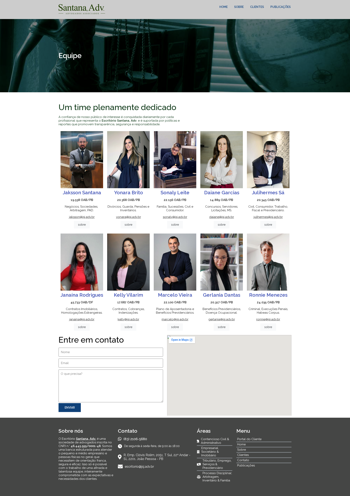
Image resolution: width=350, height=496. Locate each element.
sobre (82, 224)
